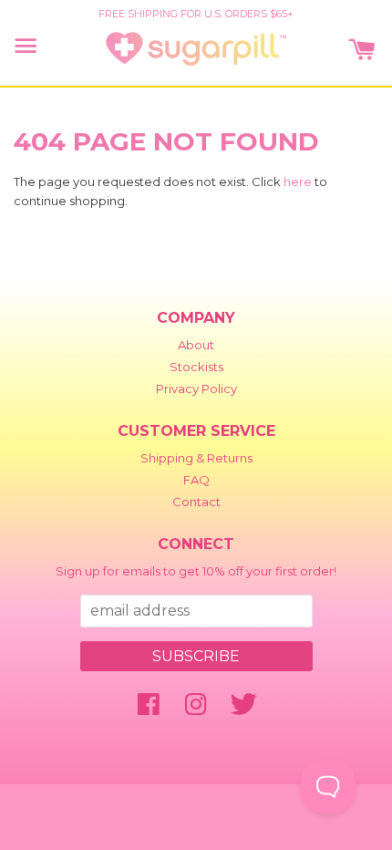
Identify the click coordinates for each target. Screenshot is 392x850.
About (196, 344)
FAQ (196, 479)
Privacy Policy (196, 388)
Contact (196, 501)
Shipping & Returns (196, 458)
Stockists (196, 366)
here (298, 181)
